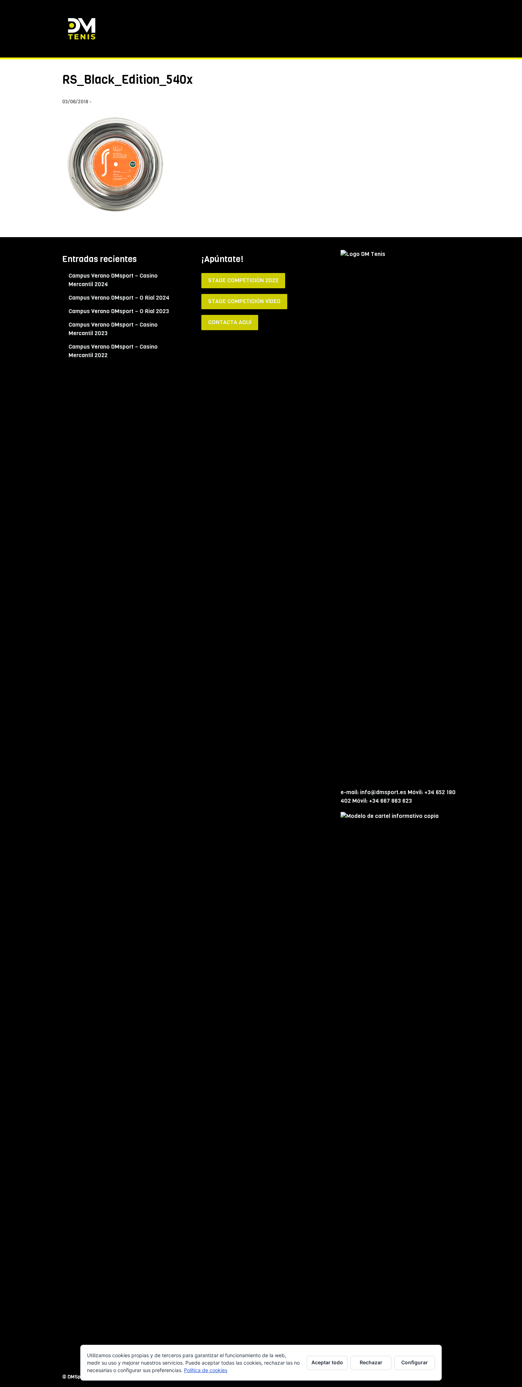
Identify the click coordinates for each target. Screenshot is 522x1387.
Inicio (268, 28)
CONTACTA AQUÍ (229, 322)
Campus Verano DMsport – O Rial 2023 (119, 311)
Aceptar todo (327, 1362)
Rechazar (371, 1362)
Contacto (448, 28)
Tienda (293, 28)
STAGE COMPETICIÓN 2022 (243, 280)
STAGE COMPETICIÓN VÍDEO (244, 301)
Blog (421, 28)
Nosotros (324, 28)
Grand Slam (360, 28)
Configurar (414, 1362)
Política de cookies (205, 1370)
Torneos (396, 28)
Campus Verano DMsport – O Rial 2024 (119, 297)
